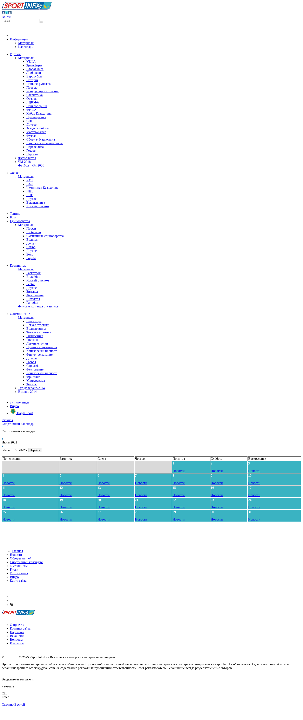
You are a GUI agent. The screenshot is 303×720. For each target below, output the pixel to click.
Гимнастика (34, 336)
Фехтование (34, 295)
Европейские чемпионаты (44, 143)
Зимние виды (19, 402)
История (32, 80)
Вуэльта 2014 (27, 391)
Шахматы (33, 299)
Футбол (15, 54)
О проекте (17, 624)
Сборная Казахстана (40, 139)
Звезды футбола (37, 128)
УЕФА (31, 61)
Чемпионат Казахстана (42, 187)
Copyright (11, 657)
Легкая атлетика (37, 325)
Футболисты (27, 158)
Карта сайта (18, 580)
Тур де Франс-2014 (31, 388)
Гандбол (32, 302)
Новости (179, 471)
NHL (29, 191)
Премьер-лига (36, 117)
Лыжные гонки (37, 343)
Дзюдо (30, 243)
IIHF (29, 195)
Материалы (26, 43)
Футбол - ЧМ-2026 (31, 165)
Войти (6, 17)
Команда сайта (20, 628)
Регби (30, 284)
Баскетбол (33, 273)
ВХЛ (29, 184)
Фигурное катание (39, 354)
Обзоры (31, 98)
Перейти (35, 450)
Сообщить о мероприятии (33, 600)
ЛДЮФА (32, 102)
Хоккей (15, 173)
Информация (19, 39)
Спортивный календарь (18, 424)
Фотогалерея (19, 573)
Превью (32, 87)
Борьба (31, 258)
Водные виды (36, 328)
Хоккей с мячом (37, 206)
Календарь (25, 46)
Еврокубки (34, 76)
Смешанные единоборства (45, 236)
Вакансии (17, 636)
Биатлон (32, 339)
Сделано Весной (13, 704)
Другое (31, 124)
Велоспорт (33, 321)
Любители (33, 72)
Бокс (13, 217)
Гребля (31, 362)
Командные (18, 265)
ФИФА (31, 109)
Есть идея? (23, 596)
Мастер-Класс (36, 132)
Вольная (32, 239)
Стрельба (32, 365)
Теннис (15, 213)
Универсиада (35, 380)
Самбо (30, 247)
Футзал (31, 135)
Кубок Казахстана (39, 113)
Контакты (17, 643)
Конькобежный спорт (41, 351)
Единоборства (20, 221)
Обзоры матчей (21, 558)
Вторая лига (34, 69)
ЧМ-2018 (24, 161)
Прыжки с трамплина (41, 347)
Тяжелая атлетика (38, 332)
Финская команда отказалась (38, 306)
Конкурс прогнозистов (42, 91)
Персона (32, 154)
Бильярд (32, 291)
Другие (31, 250)
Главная (7, 420)
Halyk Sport (24, 413)
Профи (31, 228)
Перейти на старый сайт (32, 604)
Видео (14, 406)
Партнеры (17, 632)
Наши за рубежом (38, 84)
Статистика (34, 95)
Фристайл (33, 377)
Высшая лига (35, 202)
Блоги (14, 569)
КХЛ (29, 180)
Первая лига (35, 147)
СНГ (29, 121)
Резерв (31, 150)
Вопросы (16, 639)
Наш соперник (36, 106)
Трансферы (34, 65)
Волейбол (33, 276)
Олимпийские (20, 313)
